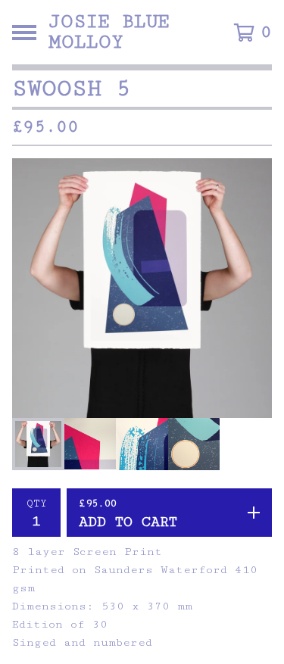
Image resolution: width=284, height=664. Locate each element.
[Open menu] (24, 32)
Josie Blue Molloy (109, 32)
